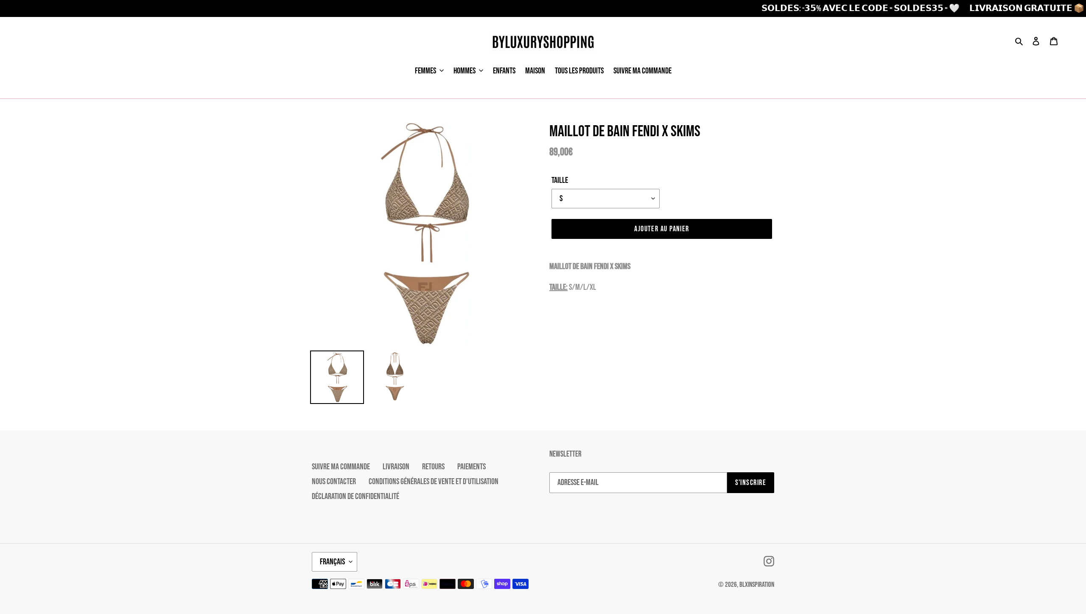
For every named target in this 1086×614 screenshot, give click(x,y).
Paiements (471, 467)
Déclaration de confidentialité (355, 496)
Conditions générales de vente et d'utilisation (433, 482)
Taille (559, 180)
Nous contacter (334, 482)
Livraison (396, 467)
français (332, 562)
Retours (433, 467)
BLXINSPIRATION (756, 584)
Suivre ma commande (341, 467)
